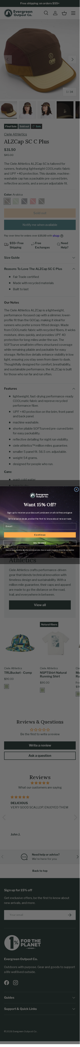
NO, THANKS (40, 543)
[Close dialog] (76, 489)
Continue (40, 535)
